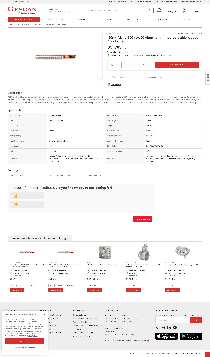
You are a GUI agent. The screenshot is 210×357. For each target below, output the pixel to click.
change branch (69, 12)
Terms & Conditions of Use (151, 353)
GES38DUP (169, 263)
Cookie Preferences (133, 353)
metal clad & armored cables (44, 24)
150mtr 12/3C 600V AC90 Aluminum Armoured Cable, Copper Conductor (65, 266)
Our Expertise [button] (54, 19)
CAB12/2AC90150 (16, 263)
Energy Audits (79, 329)
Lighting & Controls (49, 318)
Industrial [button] (82, 19)
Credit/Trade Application (144, 2)
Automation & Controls (50, 315)
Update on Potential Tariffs (190, 2)
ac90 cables (61, 24)
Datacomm (45, 322)
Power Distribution (49, 325)
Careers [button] (107, 19)
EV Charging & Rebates (50, 332)
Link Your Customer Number (166, 2)
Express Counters (81, 322)
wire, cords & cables (23, 24)
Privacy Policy (33, 336)
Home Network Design (83, 332)
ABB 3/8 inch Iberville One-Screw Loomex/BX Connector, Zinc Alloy (143, 266)
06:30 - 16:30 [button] (54, 12)
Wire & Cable (46, 329)
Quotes (112, 2)
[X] (44, 314)
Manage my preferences (24, 347)
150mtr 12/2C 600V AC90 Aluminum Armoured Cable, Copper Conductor (27, 266)
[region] (25, 333)
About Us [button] (131, 19)
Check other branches (159, 55)
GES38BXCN (131, 263)
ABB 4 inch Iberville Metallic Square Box (102, 265)
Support (14, 2)
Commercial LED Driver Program (87, 325)
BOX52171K (91, 263)
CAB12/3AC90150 (55, 263)
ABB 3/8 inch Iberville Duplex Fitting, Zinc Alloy (182, 265)
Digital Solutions (80, 315)
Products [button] (24, 19)
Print (200, 33)
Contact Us (189, 19)
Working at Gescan (125, 2)
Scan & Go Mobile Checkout (85, 318)
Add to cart (177, 64)
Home (10, 24)
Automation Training (82, 336)
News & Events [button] (160, 19)
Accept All (24, 341)
